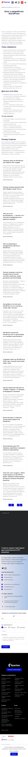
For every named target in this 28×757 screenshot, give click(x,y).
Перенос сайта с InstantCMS (6, 693)
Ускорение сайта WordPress (6, 712)
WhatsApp (22, 627)
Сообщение (4, 634)
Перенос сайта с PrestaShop (19, 689)
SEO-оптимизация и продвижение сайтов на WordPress (11, 246)
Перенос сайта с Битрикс (6, 679)
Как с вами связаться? (6, 625)
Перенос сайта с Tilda (19, 686)
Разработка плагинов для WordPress (5, 721)
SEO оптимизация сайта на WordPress (6, 725)
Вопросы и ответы (20, 718)
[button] (25, 2)
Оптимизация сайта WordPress (7, 716)
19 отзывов (11, 739)
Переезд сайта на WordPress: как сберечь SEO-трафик (13, 161)
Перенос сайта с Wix (20, 692)
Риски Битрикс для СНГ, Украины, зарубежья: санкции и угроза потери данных (14, 448)
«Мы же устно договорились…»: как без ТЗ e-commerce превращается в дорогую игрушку (13, 216)
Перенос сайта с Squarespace (19, 682)
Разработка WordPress (6, 7)
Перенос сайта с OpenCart (6, 700)
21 (18, 505)
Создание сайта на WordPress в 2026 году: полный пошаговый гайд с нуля (14, 361)
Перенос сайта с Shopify (6, 682)
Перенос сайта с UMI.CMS (19, 695)
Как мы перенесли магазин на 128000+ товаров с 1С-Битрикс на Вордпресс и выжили (14, 389)
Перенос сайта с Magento (19, 679)
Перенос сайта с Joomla (6, 689)
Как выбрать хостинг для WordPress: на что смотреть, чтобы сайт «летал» (13, 306)
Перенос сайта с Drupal (6, 686)
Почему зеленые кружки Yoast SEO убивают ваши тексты (13, 188)
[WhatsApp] (19, 2)
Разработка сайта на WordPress (7, 709)
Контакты (17, 708)
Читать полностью (8, 179)
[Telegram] (12, 2)
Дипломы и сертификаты (18, 711)
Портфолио (18, 714)
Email (5, 627)
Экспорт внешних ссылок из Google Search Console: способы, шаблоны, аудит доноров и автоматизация (12, 275)
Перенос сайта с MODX (6, 697)
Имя (2, 618)
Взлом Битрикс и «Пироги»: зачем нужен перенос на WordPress (12, 419)
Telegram (13, 627)
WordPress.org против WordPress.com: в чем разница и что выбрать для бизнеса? (13, 334)
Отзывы (17, 716)
